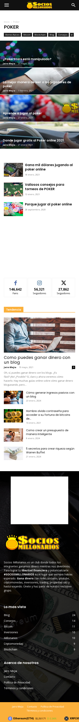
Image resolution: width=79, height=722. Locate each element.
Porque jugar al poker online (48, 204)
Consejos (62, 34)
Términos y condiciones (18, 688)
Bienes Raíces (12, 34)
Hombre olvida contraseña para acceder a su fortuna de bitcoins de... (48, 415)
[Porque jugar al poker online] (13, 209)
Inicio (7, 21)
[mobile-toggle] (6, 5)
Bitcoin (26, 34)
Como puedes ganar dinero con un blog (37, 360)
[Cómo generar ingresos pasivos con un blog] (13, 397)
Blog (52, 34)
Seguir (39, 280)
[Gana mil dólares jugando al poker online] (13, 170)
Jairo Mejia (9, 63)
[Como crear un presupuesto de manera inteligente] (13, 435)
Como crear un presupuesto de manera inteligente (47, 432)
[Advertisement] (39, 246)
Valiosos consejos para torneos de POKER (44, 186)
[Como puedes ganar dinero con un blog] (39, 335)
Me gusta (15, 280)
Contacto (9, 676)
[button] (73, 5)
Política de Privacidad (17, 682)
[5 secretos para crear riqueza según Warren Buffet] (13, 453)
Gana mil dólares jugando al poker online (49, 167)
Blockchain (40, 34)
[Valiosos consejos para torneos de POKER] (13, 189)
